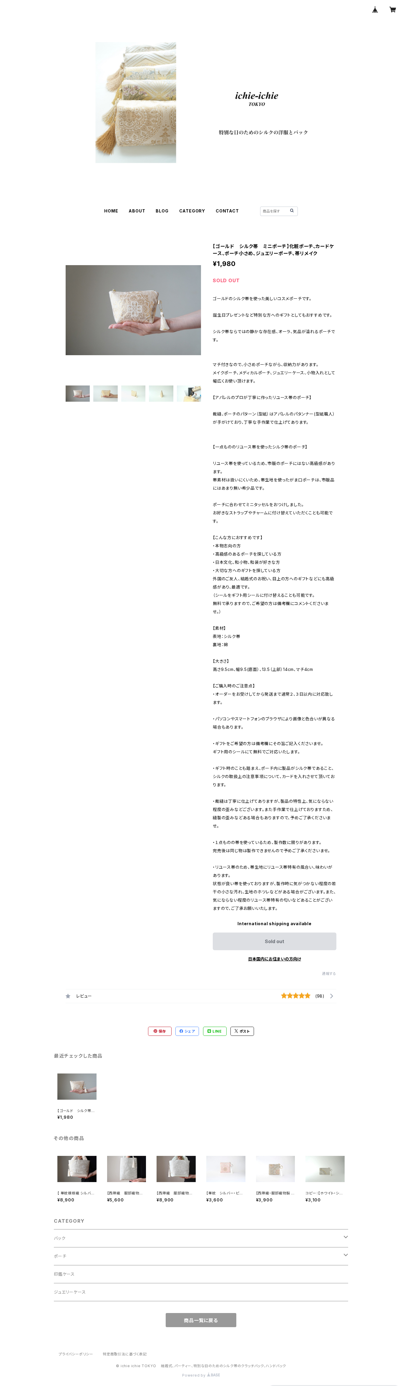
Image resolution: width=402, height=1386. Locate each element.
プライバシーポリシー (76, 1354)
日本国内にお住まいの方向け (274, 958)
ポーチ (60, 1256)
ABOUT (137, 210)
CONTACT (227, 210)
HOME (111, 210)
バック (59, 1238)
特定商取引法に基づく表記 (125, 1354)
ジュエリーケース (70, 1291)
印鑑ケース (64, 1274)
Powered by (194, 1375)
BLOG (162, 210)
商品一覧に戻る (201, 1320)
